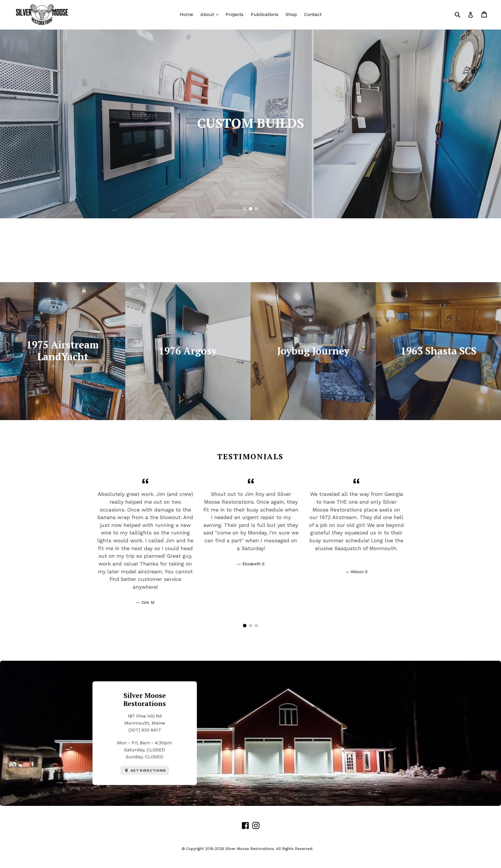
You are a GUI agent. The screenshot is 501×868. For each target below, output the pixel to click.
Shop (291, 14)
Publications (264, 14)
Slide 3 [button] (256, 208)
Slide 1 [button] (244, 208)
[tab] (244, 208)
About (210, 14)
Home (186, 14)
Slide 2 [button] (250, 208)
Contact (313, 14)
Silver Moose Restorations (249, 849)
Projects (235, 14)
